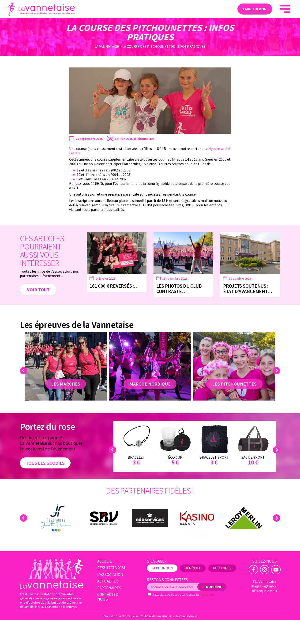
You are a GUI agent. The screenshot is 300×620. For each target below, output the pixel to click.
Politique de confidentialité (157, 616)
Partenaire (222, 568)
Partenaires (109, 588)
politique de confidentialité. (183, 595)
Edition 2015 (124, 139)
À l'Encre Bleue (128, 616)
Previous (24, 370)
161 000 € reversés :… (114, 286)
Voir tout (38, 290)
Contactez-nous (108, 597)
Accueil (104, 561)
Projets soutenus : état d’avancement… (247, 288)
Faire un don (254, 9)
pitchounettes (143, 139)
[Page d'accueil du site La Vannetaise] (51, 574)
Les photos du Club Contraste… (179, 288)
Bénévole (193, 568)
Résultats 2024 (111, 567)
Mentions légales (186, 616)
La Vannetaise (107, 46)
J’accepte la (183, 595)
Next (277, 370)
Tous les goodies (45, 463)
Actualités (108, 581)
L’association (110, 574)
